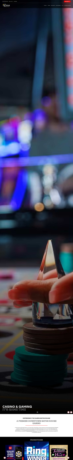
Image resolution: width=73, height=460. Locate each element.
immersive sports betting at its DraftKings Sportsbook (35, 428)
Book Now (66, 1)
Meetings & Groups (67, 5)
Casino (45, 5)
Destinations (5, 1)
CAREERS (15, 1)
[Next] (71, 412)
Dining (49, 5)
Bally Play (11, 1)
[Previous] (68, 412)
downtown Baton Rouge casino (32, 431)
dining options (53, 428)
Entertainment (58, 5)
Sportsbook (53, 5)
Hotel (63, 5)
